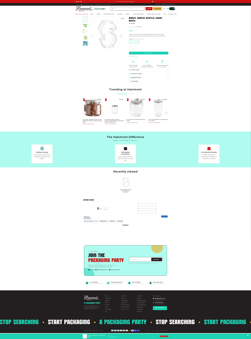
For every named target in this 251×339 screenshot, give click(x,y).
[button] (127, 9)
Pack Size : (136, 39)
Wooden (107, 304)
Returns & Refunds (125, 304)
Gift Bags (107, 300)
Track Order (157, 4)
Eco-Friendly (108, 309)
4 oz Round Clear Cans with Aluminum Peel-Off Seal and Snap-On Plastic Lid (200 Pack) (114, 121)
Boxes (106, 302)
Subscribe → (156, 259)
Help (171, 4)
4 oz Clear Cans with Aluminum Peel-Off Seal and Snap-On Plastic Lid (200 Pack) (92, 121)
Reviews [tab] (87, 217)
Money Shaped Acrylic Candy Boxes (125, 190)
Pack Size (109, 335)
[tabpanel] (125, 229)
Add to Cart (164, 336)
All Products (108, 298)
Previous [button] (91, 35)
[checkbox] (120, 221)
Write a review (164, 216)
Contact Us (123, 298)
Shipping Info (124, 302)
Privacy (149, 330)
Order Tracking (124, 300)
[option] (106, 34)
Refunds (157, 330)
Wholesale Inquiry (125, 307)
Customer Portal (165, 4)
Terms (153, 330)
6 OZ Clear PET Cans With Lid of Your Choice (136, 120)
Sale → (106, 311)
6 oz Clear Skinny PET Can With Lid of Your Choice (158, 120)
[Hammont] (93, 298)
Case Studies (140, 309)
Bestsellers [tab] (131, 93)
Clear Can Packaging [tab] (122, 93)
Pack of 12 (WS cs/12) (134, 42)
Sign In (173, 4)
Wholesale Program (141, 300)
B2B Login (139, 311)
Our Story (139, 298)
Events (106, 307)
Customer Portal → (125, 309)
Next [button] (121, 35)
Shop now (132, 1)
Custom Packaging (141, 304)
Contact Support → (160, 308)
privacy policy (154, 263)
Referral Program (141, 302)
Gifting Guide (140, 307)
